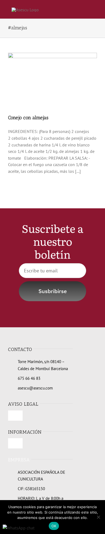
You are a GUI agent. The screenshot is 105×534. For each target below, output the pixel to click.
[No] (98, 517)
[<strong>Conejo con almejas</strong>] (52, 81)
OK (54, 526)
